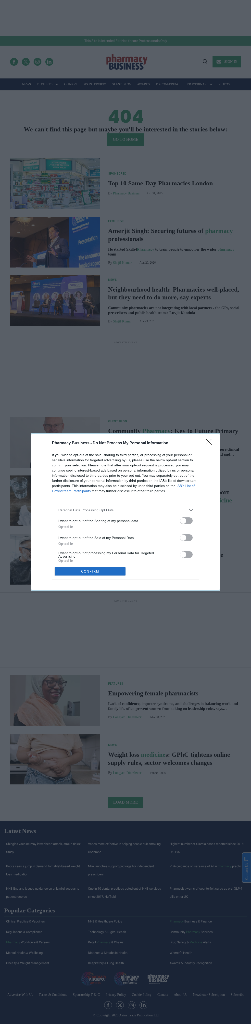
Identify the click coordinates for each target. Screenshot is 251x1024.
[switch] (186, 520)
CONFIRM (90, 571)
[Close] (210, 443)
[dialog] (125, 512)
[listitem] (125, 509)
